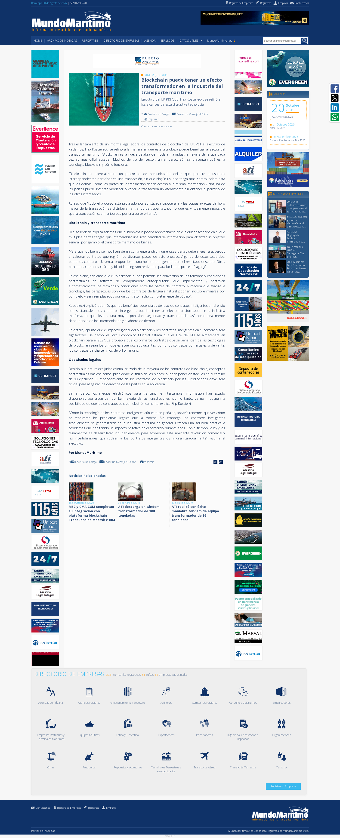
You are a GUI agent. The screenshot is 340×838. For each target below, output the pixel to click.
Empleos (111, 807)
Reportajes (90, 41)
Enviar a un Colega (158, 114)
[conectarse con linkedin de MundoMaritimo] (335, 107)
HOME (38, 41)
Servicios (167, 41)
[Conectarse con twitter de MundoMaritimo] (335, 98)
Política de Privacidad (43, 830)
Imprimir (153, 119)
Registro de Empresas (69, 807)
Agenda (149, 41)
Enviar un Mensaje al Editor (192, 114)
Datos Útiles (188, 41)
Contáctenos (43, 807)
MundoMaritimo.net (219, 41)
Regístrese (93, 807)
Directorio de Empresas (121, 41)
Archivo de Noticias (62, 41)
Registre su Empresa (283, 786)
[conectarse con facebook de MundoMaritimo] (335, 88)
